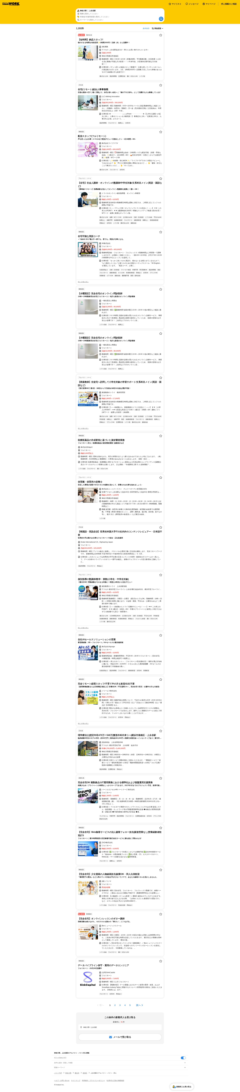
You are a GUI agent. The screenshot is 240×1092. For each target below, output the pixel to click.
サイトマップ (75, 1080)
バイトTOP (58, 1073)
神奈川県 (68, 1073)
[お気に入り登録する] (161, 35)
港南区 (85, 1073)
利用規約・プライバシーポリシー (93, 1080)
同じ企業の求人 (83, 282)
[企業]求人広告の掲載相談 (115, 1080)
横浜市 (77, 1073)
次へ (138, 1005)
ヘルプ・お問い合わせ (61, 1080)
